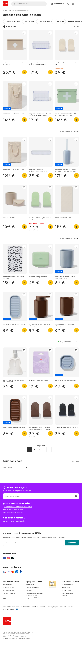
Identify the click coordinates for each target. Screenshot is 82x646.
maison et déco (8, 585)
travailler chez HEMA (32, 587)
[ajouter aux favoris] (24, 33)
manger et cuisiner (9, 593)
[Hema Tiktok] (12, 558)
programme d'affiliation (33, 598)
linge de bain (7, 467)
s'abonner (72, 543)
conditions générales (39, 607)
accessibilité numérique (11, 607)
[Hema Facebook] (4, 558)
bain (10, 10)
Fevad (12, 609)
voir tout (75, 461)
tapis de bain (29, 21)
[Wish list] (68, 3)
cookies (5, 609)
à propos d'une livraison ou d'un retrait (18, 507)
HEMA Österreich (67, 596)
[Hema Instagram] (8, 558)
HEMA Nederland (67, 585)
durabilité (29, 590)
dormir (5, 596)
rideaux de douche (45, 21)
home (5, 10)
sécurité (70, 607)
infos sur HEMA (30, 585)
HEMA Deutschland (68, 593)
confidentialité (25, 607)
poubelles (60, 21)
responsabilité (61, 607)
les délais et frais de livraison (14, 512)
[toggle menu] (77, 3)
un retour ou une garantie (13, 509)
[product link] (15, 45)
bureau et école (8, 587)
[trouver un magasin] (76, 496)
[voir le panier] (73, 3)
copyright (51, 607)
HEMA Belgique (67, 590)
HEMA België (66, 587)
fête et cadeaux (8, 590)
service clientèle (18, 521)
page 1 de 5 (41, 446)
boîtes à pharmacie (12, 21)
